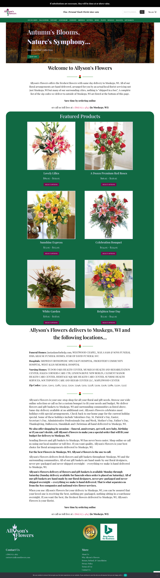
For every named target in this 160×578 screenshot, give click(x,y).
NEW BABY (53, 20)
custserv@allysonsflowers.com (18, 557)
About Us (85, 554)
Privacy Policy (87, 563)
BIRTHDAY (81, 20)
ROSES (97, 20)
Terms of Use (87, 566)
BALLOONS (119, 20)
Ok (125, 575)
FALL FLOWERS (44, 20)
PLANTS (103, 20)
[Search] (142, 12)
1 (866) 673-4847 (81, 107)
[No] (157, 575)
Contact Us (86, 570)
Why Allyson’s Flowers (91, 557)
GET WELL (90, 20)
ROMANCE (111, 20)
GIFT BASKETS (129, 20)
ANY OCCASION (32, 20)
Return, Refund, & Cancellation (94, 560)
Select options (51, 184)
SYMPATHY (72, 20)
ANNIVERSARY (63, 20)
